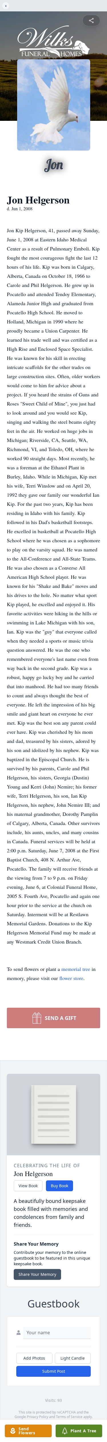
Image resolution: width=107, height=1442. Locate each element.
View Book (28, 1185)
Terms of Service (69, 1416)
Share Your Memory (37, 1274)
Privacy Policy (37, 1416)
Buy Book (59, 1185)
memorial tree (75, 969)
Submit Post (53, 1371)
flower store (71, 978)
